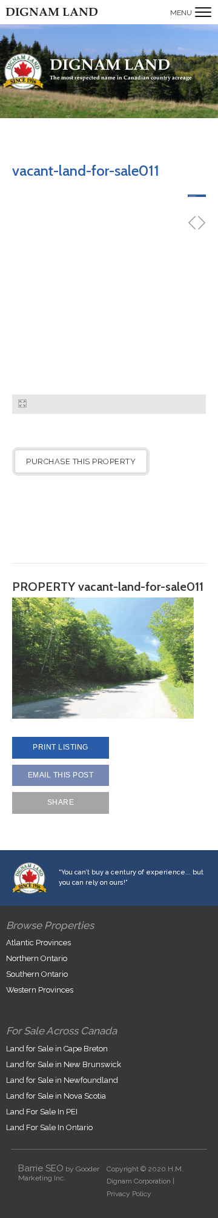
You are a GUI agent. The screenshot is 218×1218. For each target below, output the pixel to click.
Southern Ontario (37, 974)
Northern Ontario (36, 958)
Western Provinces (39, 989)
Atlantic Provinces (38, 942)
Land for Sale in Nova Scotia (56, 1095)
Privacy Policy (129, 1194)
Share (60, 802)
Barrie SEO (41, 1168)
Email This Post (61, 775)
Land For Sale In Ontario (49, 1127)
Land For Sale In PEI (42, 1111)
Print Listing (60, 747)
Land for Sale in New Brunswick (63, 1064)
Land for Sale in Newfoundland (62, 1080)
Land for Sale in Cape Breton (57, 1048)
